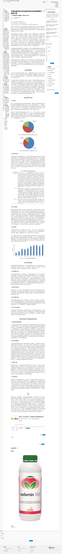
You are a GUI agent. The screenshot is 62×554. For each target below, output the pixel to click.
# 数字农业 (6, 78)
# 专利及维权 (50, 85)
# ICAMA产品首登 (6, 42)
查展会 (17, 0)
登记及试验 (3, 43)
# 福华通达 (5, 65)
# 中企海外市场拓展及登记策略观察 (6, 60)
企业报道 (56, 5)
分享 (25, 428)
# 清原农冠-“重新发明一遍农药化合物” (6, 63)
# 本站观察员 (6, 53)
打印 (16, 428)
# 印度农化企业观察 (51, 83)
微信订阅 (5, 125)
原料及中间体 (3, 30)
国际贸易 (5, 83)
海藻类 (12, 485)
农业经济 (5, 10)
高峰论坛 (5, 104)
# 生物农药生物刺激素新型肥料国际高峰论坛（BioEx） (7, 115)
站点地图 (31, 552)
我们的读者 (32, 549)
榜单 (4, 96)
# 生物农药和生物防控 (51, 68)
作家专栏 (5, 124)
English (8, 1)
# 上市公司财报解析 (51, 72)
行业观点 (15, 18)
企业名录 (6, 128)
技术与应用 (5, 76)
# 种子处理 (7, 32)
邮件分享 (21, 428)
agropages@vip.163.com (9, 548)
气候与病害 (3, 22)
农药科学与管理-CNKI (20, 424)
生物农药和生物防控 (51, 12)
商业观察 (5, 51)
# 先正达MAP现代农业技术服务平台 (6, 73)
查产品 (14, 0)
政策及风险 (3, 93)
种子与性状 (3, 35)
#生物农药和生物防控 (17, 17)
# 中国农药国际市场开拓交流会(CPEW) (7, 107)
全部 (58, 66)
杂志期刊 (5, 122)
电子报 (5, 123)
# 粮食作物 (7, 17)
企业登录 (56, 3)
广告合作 (56, 4)
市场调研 (56, 6)
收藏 (13, 428)
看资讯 (11, 0)
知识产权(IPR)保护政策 (21, 548)
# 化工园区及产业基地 (6, 16)
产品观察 (5, 28)
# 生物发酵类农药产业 (6, 49)
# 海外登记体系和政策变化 (6, 89)
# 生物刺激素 (50, 78)
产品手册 (5, 129)
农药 (3, 32)
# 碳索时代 (6, 19)
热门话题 (6, 121)
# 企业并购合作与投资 (51, 80)
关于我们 (31, 548)
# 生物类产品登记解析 (6, 45)
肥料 (3, 33)
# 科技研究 (49, 76)
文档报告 (5, 118)
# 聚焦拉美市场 (50, 70)
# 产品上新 (49, 74)
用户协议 (19, 549)
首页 (4, 9)
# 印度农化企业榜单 (7, 100)
